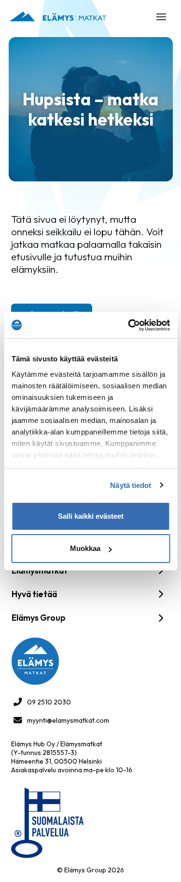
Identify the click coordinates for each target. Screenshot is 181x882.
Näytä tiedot (130, 485)
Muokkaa (85, 548)
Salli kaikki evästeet (91, 516)
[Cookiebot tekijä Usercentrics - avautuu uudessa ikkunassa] (129, 325)
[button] (161, 17)
